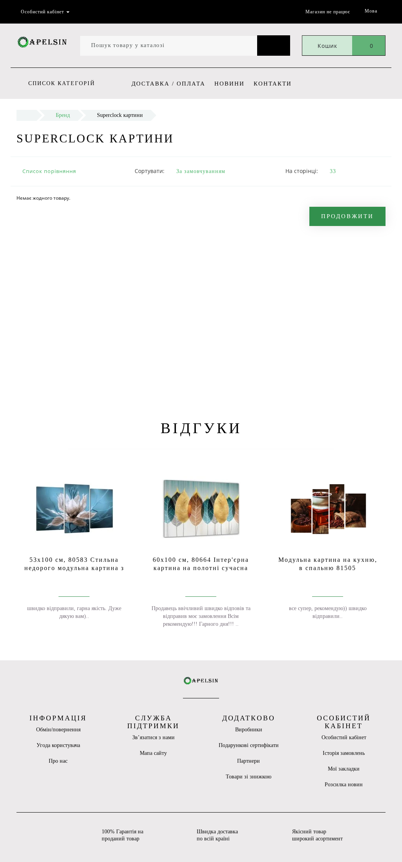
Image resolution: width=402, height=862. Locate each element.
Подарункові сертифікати (249, 745)
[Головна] (26, 115)
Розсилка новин (344, 784)
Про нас (58, 761)
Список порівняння (49, 171)
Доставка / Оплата (168, 83)
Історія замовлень (344, 753)
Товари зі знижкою (248, 777)
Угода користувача (58, 745)
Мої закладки (344, 769)
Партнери (248, 761)
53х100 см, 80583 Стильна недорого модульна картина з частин (74, 568)
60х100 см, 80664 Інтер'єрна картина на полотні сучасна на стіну (201, 568)
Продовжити (347, 216)
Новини (229, 83)
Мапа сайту (153, 753)
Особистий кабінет (344, 737)
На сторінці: (301, 171)
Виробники (248, 730)
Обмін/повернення (58, 730)
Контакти (273, 83)
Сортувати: (149, 171)
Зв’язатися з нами (153, 737)
